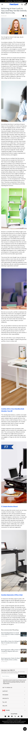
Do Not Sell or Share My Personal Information (14, 722)
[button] (14, 687)
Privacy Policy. (6, 683)
